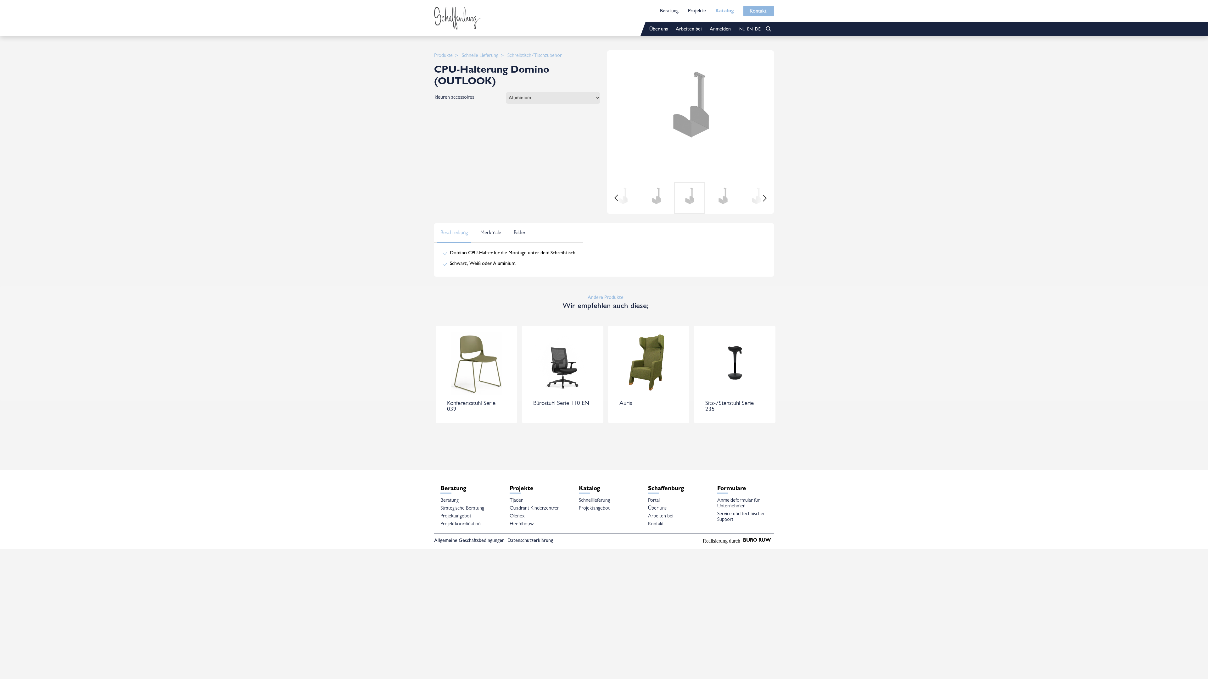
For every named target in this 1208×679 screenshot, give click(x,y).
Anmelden (720, 29)
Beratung (669, 11)
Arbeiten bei (689, 29)
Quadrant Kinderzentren (535, 508)
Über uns (658, 29)
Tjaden (516, 500)
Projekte (697, 11)
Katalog (724, 11)
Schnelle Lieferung (480, 55)
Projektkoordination (460, 524)
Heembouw (522, 524)
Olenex (517, 516)
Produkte (443, 55)
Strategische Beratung (462, 508)
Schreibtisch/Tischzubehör (534, 55)
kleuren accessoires (454, 97)
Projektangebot (455, 516)
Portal (654, 500)
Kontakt (758, 11)
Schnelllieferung (594, 500)
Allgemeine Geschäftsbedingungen (469, 541)
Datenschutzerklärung (530, 541)
